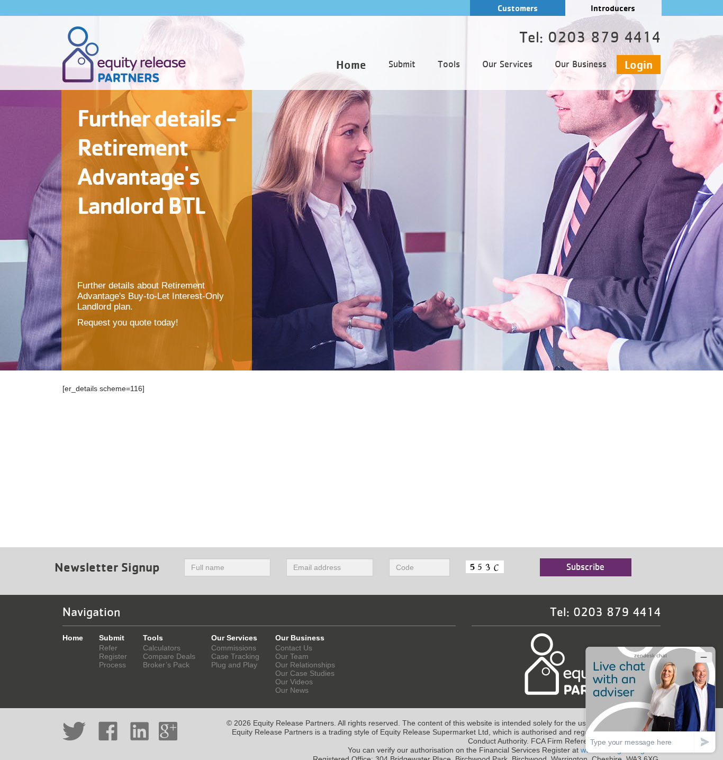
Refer (108, 648)
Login (639, 64)
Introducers (613, 8)
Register (113, 656)
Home (351, 64)
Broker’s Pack (166, 665)
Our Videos (294, 681)
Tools (449, 64)
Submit (401, 64)
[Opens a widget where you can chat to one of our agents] (650, 699)
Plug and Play (234, 665)
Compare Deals (169, 656)
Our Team (292, 656)
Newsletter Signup (107, 567)
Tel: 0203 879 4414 (605, 612)
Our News (292, 690)
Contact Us (293, 648)
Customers (518, 8)
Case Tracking (235, 656)
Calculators (161, 648)
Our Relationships (305, 665)
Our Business (581, 64)
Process (112, 665)
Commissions (233, 648)
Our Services (507, 64)
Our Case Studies (305, 673)
